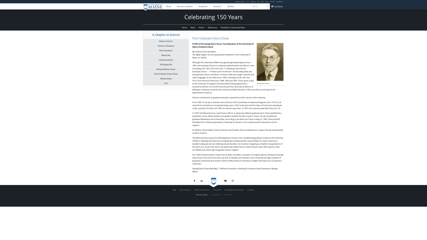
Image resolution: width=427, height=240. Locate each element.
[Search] (267, 6)
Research (217, 6)
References (212, 27)
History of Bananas (166, 46)
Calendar (253, 2)
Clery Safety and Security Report (234, 190)
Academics (202, 6)
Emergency (250, 190)
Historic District (166, 41)
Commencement (166, 60)
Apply (174, 190)
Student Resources (185, 190)
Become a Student (184, 6)
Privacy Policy (217, 190)
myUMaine (279, 2)
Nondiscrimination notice (202, 190)
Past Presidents (166, 50)
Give (258, 2)
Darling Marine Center (165, 69)
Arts (166, 83)
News (267, 2)
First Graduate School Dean (166, 74)
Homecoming (166, 78)
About (168, 6)
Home (184, 27)
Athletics (231, 6)
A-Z (248, 2)
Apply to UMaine (240, 2)
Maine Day (165, 55)
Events (201, 27)
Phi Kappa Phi (166, 64)
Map (262, 2)
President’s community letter (233, 27)
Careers (272, 2)
